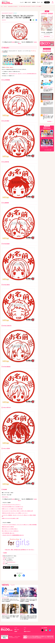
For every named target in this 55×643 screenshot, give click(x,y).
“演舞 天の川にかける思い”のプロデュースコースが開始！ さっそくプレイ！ (15, 513)
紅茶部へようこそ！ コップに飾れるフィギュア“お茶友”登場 (12, 508)
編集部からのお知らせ (27, 631)
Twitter (13, 42)
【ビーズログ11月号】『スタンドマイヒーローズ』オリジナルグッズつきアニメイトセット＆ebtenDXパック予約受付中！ (10, 600)
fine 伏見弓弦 (6, 161)
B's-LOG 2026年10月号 (47, 32)
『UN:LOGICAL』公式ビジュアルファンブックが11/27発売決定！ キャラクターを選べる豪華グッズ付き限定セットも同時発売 (28, 600)
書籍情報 (34, 2)
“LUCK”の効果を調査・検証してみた (8, 533)
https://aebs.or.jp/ (39, 637)
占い (42, 2)
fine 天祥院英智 (6, 79)
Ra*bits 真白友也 (6, 366)
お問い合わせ (11, 636)
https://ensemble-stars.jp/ (11, 562)
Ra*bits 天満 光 (6, 284)
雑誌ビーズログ (28, 2)
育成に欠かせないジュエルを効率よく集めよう (10, 528)
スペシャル (5, 6)
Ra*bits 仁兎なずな (7, 325)
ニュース (21, 2)
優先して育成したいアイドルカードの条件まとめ (10, 530)
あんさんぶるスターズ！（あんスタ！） (13, 6)
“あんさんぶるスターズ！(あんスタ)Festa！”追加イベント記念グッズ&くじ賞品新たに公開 (17, 510)
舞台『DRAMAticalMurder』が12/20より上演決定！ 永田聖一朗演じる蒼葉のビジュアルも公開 (48, 76)
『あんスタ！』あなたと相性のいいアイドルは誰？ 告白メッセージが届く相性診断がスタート (48, 90)
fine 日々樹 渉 (6, 120)
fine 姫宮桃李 (6, 202)
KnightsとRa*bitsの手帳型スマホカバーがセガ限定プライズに (12, 506)
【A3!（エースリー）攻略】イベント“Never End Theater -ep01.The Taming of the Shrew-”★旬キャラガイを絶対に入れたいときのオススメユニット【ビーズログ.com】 (28, 617)
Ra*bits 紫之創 (6, 243)
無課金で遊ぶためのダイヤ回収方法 (8, 526)
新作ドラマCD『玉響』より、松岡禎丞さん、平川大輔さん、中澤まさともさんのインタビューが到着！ (48, 117)
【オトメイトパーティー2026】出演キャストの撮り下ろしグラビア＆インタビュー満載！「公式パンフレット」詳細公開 (10, 617)
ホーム (2, 6)
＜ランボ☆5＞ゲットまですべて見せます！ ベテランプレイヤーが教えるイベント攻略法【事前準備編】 (19, 524)
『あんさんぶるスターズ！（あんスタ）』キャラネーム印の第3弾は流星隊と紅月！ (22, 73)
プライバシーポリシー (17, 636)
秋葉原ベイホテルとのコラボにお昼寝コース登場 (10, 518)
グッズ (38, 2)
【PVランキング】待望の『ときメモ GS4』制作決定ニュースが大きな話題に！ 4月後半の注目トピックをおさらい (48, 103)
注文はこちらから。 (5, 496)
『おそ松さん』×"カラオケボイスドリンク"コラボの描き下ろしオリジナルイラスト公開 (48, 63)
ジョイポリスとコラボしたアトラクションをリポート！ (11, 504)
